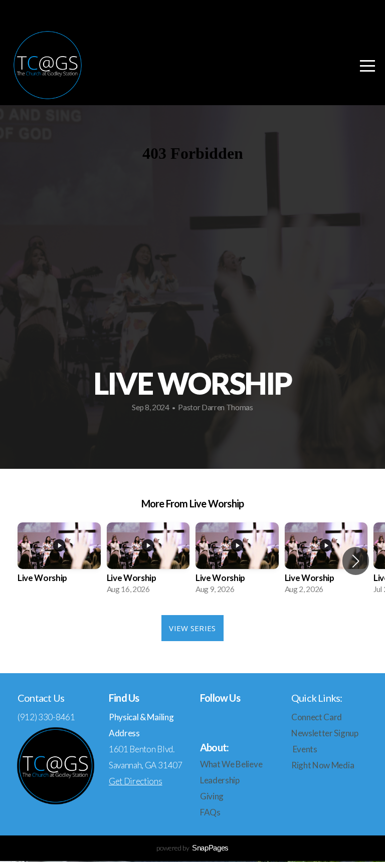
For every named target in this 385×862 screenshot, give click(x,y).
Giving (212, 796)
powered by (192, 847)
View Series (192, 628)
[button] (355, 561)
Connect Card (317, 717)
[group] (59, 561)
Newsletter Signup (324, 733)
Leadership (220, 780)
